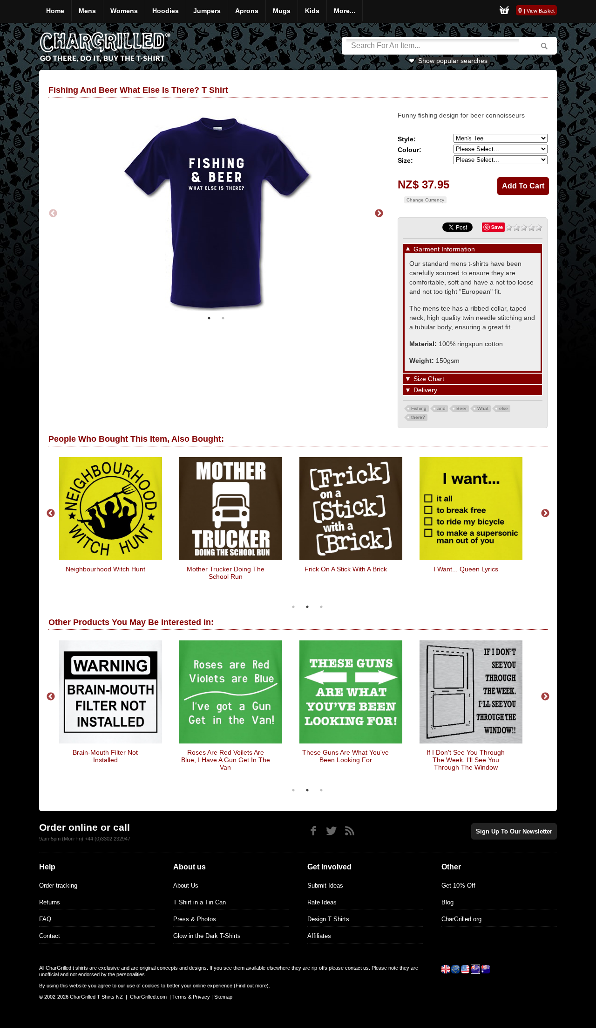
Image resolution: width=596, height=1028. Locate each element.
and (441, 408)
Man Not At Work (346, 752)
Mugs (282, 10)
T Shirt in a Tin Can (199, 902)
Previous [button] (53, 212)
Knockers (105, 752)
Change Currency (425, 199)
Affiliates (319, 935)
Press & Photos (194, 919)
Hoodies (165, 10)
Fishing (419, 408)
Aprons (246, 10)
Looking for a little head (105, 569)
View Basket (541, 11)
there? (418, 417)
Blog (447, 902)
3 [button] (321, 606)
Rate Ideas (322, 902)
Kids (312, 10)
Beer (461, 408)
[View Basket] (504, 11)
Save (497, 226)
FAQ (45, 919)
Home (55, 10)
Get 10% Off (458, 885)
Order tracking (58, 885)
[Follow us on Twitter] (331, 831)
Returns (49, 902)
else (503, 408)
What (482, 408)
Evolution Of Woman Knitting (225, 569)
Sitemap (223, 997)
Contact (49, 935)
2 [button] (223, 315)
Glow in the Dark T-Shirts (207, 935)
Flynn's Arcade (225, 752)
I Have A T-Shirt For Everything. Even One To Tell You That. (345, 576)
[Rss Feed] (349, 831)
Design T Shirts (328, 919)
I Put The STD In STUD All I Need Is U (465, 572)
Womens (124, 10)
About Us (185, 885)
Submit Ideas (325, 885)
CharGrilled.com (148, 997)
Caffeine (466, 752)
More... (344, 10)
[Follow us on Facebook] (313, 831)
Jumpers (207, 10)
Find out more (251, 985)
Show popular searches (453, 60)
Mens (87, 10)
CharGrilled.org (461, 919)
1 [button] (209, 315)
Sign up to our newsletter (514, 831)
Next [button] (379, 212)
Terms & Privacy (191, 997)
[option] (216, 212)
